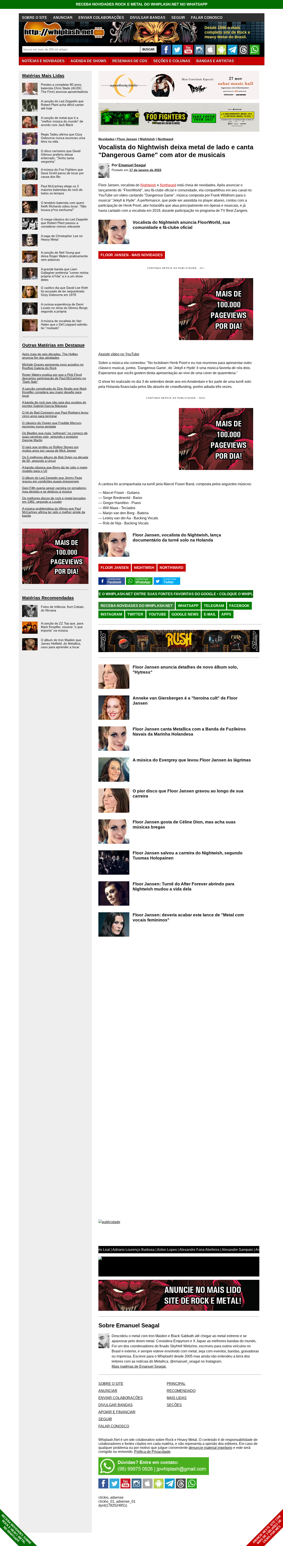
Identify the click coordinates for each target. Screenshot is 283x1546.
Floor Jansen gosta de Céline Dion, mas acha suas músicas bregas (184, 824)
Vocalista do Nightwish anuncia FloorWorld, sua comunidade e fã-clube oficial (181, 225)
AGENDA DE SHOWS (88, 61)
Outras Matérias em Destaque (53, 345)
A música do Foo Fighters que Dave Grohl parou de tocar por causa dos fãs (62, 173)
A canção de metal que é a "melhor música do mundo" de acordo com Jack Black (62, 121)
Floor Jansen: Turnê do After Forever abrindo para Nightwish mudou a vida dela (183, 886)
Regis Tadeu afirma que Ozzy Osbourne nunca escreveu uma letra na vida (63, 138)
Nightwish (147, 139)
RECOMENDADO (181, 1391)
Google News (185, 614)
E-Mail (210, 614)
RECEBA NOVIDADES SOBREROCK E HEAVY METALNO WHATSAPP (16, 1529)
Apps (226, 614)
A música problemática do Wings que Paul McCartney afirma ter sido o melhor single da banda (53, 512)
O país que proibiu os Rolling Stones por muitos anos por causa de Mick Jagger (50, 448)
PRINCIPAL (176, 1384)
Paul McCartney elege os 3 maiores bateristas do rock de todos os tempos (61, 189)
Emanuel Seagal (132, 165)
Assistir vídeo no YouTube (118, 354)
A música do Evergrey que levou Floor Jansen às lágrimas (192, 760)
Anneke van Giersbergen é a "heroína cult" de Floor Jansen (185, 700)
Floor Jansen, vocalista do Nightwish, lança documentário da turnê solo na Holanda (177, 537)
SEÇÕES (171, 61)
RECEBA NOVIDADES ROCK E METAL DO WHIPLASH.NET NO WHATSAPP (141, 4)
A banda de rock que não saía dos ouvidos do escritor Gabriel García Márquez (54, 404)
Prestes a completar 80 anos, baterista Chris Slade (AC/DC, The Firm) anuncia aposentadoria (64, 88)
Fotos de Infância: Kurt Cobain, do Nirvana (62, 608)
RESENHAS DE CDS (129, 61)
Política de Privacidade (152, 1452)
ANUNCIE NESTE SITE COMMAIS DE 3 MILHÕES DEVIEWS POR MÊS (267, 1530)
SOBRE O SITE (34, 17)
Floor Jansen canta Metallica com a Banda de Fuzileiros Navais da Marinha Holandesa (189, 731)
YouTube (157, 614)
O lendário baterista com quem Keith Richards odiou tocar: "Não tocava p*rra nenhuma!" (63, 206)
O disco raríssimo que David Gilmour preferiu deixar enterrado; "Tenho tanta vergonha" (60, 156)
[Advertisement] (135, 439)
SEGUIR (178, 17)
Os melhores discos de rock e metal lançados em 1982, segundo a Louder (54, 499)
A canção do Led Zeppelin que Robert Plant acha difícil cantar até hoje (62, 104)
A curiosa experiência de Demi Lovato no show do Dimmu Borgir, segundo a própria (64, 307)
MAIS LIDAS (177, 1398)
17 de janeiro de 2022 (145, 170)
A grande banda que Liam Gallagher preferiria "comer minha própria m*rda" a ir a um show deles (64, 274)
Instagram (111, 614)
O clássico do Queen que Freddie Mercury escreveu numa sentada (52, 424)
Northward (165, 139)
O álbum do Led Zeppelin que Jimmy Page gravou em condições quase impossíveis (52, 479)
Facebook (239, 606)
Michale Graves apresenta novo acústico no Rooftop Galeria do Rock (53, 366)
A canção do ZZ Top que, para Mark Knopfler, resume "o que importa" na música (62, 627)
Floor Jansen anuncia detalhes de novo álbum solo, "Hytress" (185, 669)
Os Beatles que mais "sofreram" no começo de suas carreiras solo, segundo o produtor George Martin (55, 436)
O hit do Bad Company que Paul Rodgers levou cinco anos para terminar (55, 414)
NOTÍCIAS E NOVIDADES (43, 61)
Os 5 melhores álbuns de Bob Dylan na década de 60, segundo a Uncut (55, 458)
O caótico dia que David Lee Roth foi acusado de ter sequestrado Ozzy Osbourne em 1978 (64, 291)
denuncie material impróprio (210, 1448)
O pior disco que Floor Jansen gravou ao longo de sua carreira (188, 793)
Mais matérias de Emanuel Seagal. (139, 1366)
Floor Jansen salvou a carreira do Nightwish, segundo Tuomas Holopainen (188, 855)
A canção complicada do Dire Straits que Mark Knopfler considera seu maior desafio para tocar (54, 392)
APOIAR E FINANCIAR (117, 1412)
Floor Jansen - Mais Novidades (132, 255)
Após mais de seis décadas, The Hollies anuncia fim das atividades (50, 355)
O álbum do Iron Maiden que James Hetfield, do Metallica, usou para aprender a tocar (61, 643)
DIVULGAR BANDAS (147, 17)
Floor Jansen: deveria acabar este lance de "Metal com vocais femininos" (188, 917)
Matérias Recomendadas (48, 597)
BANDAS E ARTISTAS (215, 61)
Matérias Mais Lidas (43, 75)
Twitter (135, 614)
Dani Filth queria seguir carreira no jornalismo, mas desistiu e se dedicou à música (54, 489)
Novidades (106, 139)
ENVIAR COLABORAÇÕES (101, 17)
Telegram (214, 606)
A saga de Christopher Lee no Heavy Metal (62, 237)
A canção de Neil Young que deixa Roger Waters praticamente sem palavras (64, 256)
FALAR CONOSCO (206, 17)
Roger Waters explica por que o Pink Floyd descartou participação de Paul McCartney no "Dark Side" (54, 378)
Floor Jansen (127, 139)
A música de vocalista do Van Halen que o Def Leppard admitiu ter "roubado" (64, 324)
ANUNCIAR (63, 17)
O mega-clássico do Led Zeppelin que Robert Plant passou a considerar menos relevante (64, 223)
